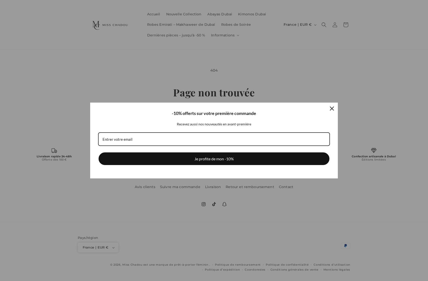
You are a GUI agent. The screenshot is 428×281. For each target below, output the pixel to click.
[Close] (332, 108)
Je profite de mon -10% (214, 158)
